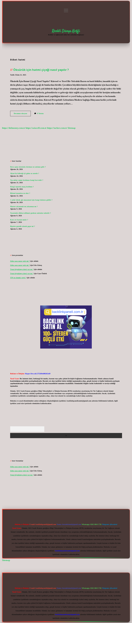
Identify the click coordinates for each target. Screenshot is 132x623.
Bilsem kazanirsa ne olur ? (20, 193)
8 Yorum (40, 113)
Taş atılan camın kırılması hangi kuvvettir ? (26, 180)
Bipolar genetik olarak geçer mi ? (22, 226)
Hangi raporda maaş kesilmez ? (22, 187)
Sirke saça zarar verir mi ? (20, 261)
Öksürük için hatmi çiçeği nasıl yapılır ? (41, 70)
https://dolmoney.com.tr (13, 128)
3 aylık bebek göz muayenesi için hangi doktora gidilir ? (31, 200)
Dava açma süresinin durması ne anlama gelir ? (28, 167)
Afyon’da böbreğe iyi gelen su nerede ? (24, 173)
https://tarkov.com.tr (57, 128)
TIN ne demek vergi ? (18, 278)
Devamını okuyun (22, 114)
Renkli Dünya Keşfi (66, 31)
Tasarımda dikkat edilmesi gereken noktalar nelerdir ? (30, 213)
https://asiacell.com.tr (36, 128)
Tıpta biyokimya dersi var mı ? (22, 269)
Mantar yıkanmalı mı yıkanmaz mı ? (24, 206)
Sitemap (71, 128)
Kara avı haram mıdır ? (19, 220)
